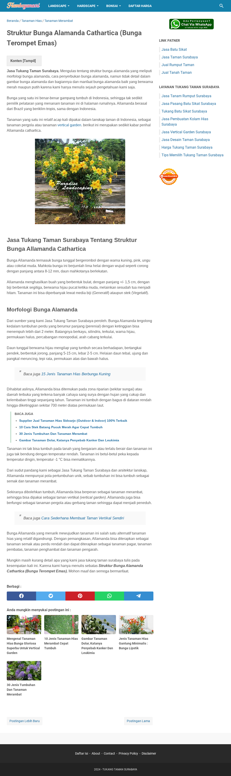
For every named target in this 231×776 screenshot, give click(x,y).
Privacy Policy (128, 753)
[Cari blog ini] (221, 6)
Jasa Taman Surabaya (180, 57)
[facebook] (21, 596)
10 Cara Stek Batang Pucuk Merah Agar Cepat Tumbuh (61, 427)
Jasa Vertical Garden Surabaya (186, 132)
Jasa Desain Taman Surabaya (186, 140)
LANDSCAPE (57, 6)
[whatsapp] (109, 596)
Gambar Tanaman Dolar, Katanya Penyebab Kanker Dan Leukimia (69, 440)
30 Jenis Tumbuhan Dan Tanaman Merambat (53, 433)
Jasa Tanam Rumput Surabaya (186, 96)
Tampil (29, 61)
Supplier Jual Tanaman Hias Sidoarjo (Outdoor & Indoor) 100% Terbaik (73, 420)
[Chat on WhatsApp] (191, 28)
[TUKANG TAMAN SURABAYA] (23, 6)
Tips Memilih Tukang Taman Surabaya (193, 155)
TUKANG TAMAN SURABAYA (119, 769)
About (96, 753)
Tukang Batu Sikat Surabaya (184, 111)
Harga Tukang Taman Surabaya (187, 147)
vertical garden (69, 125)
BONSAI (112, 6)
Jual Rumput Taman (178, 65)
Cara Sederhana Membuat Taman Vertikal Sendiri (82, 518)
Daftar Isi (81, 753)
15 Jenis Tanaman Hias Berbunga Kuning (75, 374)
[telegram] (138, 596)
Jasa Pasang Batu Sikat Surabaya (189, 103)
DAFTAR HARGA (140, 6)
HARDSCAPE (86, 6)
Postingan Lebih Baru (24, 721)
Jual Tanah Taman (177, 72)
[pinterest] (80, 596)
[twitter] (50, 596)
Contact (109, 753)
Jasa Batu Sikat (174, 49)
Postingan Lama (138, 721)
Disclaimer (149, 753)
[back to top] (221, 765)
